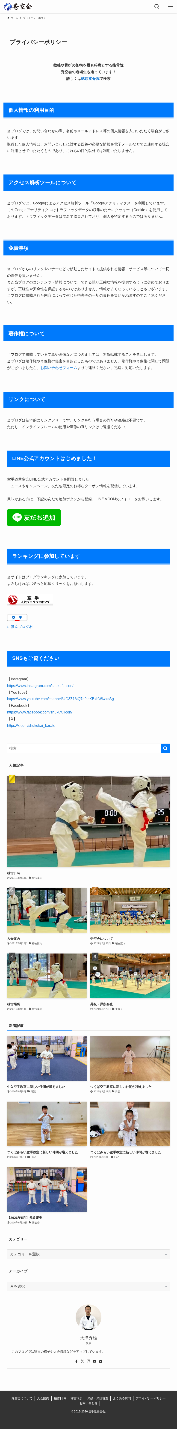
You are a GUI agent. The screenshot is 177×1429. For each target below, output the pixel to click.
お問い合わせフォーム (58, 368)
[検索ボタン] (157, 6)
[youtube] (94, 1361)
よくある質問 (122, 1398)
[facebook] (76, 1361)
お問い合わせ (88, 1403)
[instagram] (88, 1361)
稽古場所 (77, 1398)
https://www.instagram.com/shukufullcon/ (40, 686)
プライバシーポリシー (151, 1398)
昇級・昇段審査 (97, 1398)
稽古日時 (60, 1398)
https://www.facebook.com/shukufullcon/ (39, 712)
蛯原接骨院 (90, 78)
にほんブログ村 (20, 627)
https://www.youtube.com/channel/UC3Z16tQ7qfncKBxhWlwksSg (60, 699)
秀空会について (22, 1398)
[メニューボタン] (170, 6)
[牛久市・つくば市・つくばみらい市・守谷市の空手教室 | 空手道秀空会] (17, 6)
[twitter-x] (82, 1361)
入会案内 (43, 1398)
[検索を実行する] (165, 748)
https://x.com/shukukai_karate (31, 725)
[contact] (100, 1361)
